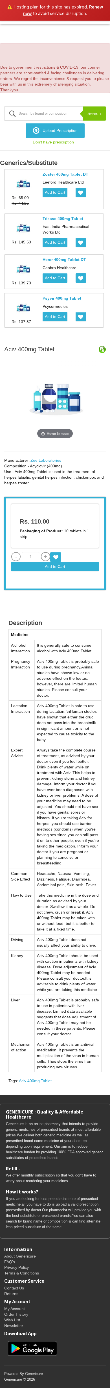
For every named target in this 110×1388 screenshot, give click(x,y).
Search (94, 113)
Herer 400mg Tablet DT (64, 259)
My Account (14, 1308)
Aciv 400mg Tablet (35, 1080)
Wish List (12, 1320)
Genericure (34, 1374)
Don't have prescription (53, 142)
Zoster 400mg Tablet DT (65, 174)
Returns (11, 1293)
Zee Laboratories (45, 460)
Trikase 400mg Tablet (63, 218)
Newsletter (13, 1325)
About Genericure (20, 1256)
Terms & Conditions (21, 1273)
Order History (16, 1314)
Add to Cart (55, 192)
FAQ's (9, 1262)
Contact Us (14, 1288)
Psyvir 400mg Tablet (62, 298)
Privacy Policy (16, 1267)
